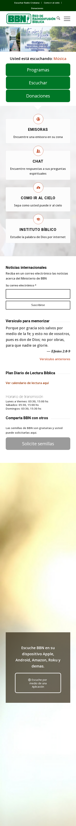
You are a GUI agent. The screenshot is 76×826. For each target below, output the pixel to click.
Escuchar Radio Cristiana (26, 2)
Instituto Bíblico (38, 229)
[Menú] (65, 18)
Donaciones (37, 8)
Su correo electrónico (21, 285)
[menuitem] (27, 3)
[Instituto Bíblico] (38, 219)
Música (59, 58)
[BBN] (31, 18)
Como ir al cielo (52, 2)
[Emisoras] (38, 119)
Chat (38, 161)
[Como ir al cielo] (38, 187)
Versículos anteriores (55, 359)
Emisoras (38, 129)
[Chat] (38, 151)
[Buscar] (56, 18)
